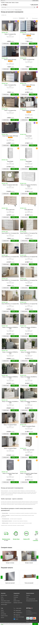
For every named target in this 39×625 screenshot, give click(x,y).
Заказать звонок (35, 0)
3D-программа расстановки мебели (32, 600)
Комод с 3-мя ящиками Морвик (10, 424)
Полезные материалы (30, 593)
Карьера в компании (4, 615)
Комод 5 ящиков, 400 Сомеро (29, 34)
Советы (27, 597)
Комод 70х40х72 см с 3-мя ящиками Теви (10, 233)
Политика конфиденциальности (6, 602)
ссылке (2, 624)
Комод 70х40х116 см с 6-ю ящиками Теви (10, 256)
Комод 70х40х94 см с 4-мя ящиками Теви (28, 233)
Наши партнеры (3, 613)
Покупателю (3, 593)
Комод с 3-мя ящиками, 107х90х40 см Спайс (29, 352)
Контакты (16, 2)
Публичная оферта (4, 604)
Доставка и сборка (8, 2)
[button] (2, 557)
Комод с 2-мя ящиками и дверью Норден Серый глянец (28, 474)
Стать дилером (16, 595)
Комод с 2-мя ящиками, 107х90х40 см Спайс (10, 328)
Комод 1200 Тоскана (10, 209)
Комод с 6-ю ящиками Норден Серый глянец (10, 474)
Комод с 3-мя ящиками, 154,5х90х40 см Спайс (29, 377)
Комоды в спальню (29, 562)
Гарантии (13, 2)
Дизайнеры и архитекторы (18, 602)
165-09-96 (34, 4)
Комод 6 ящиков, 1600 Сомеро (28, 85)
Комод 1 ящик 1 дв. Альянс (28, 449)
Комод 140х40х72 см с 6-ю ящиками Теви (28, 256)
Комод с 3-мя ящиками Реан (10, 85)
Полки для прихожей (29, 583)
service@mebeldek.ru (18, 612)
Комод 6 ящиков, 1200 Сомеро (28, 110)
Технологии (28, 595)
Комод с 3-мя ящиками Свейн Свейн (10, 184)
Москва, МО (3, 0)
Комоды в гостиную (10, 562)
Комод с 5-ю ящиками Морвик (10, 448)
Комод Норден (29, 135)
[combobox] (21, 18)
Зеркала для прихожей (10, 583)
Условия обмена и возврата (5, 600)
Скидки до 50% (26, 539)
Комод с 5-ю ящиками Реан (10, 34)
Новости (2, 610)
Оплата (2, 597)
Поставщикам (16, 597)
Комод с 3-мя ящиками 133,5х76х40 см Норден (29, 185)
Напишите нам (17, 614)
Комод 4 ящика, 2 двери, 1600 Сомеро (10, 135)
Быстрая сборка (16, 539)
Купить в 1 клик (5, 43)
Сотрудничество (17, 593)
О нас (2, 608)
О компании (3, 2)
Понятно (35, 623)
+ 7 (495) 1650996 (18, 608)
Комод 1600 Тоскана (29, 209)
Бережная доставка (6, 539)
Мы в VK (16, 619)
